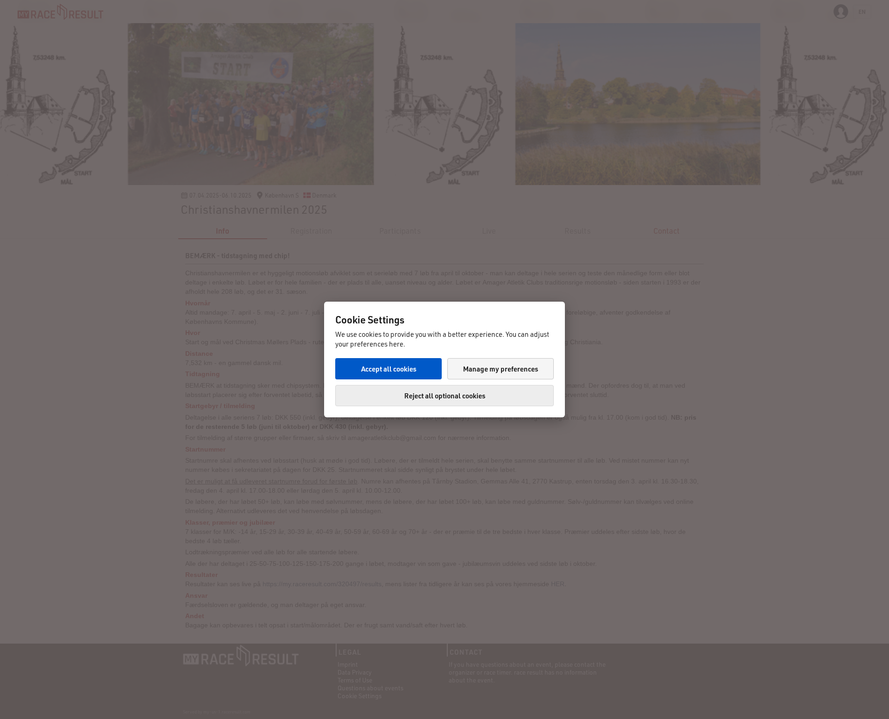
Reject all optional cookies (444, 395)
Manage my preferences (500, 368)
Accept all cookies (388, 368)
